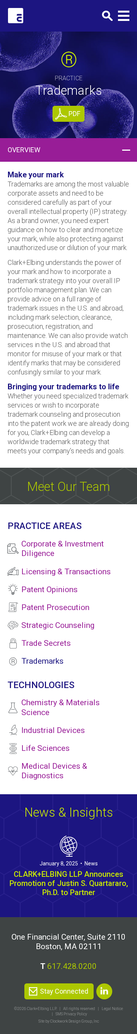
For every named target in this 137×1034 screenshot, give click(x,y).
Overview (24, 150)
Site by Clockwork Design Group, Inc (68, 1021)
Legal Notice (112, 1009)
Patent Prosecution (55, 607)
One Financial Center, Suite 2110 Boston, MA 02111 (68, 941)
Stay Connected (64, 991)
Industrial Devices (53, 730)
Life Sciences (45, 748)
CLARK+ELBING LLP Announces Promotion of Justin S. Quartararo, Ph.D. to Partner (69, 883)
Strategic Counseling (57, 625)
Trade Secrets (46, 643)
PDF (74, 114)
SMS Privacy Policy (71, 1014)
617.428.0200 (72, 966)
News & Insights (68, 812)
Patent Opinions (49, 589)
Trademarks (42, 661)
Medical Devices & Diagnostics (54, 771)
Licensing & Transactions (66, 571)
